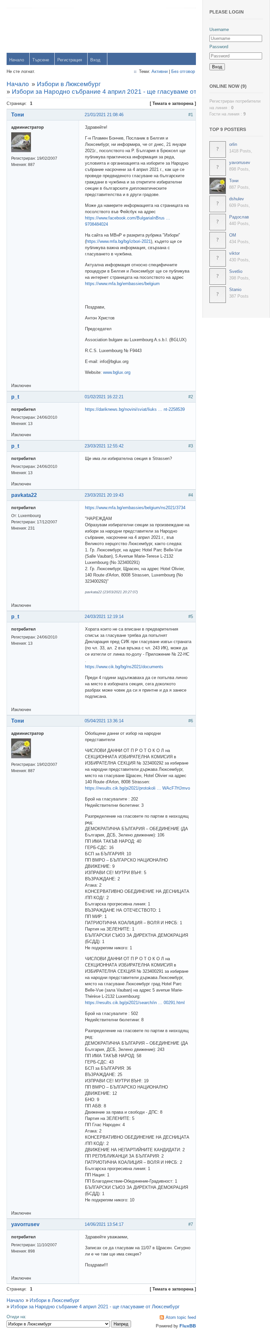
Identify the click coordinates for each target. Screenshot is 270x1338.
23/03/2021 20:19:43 (104, 495)
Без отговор (183, 71)
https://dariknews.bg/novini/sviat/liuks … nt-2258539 (135, 409)
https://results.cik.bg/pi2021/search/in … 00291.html (135, 1002)
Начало (16, 59)
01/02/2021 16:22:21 (104, 396)
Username (219, 29)
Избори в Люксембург (69, 84)
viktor (234, 253)
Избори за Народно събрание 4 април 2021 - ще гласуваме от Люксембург (122, 91)
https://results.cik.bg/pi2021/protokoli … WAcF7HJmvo (137, 788)
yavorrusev (25, 1224)
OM (232, 235)
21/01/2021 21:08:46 (104, 114)
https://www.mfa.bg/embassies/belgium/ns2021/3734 (135, 507)
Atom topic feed (181, 1317)
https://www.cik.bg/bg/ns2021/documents (124, 666)
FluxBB (187, 1325)
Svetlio (235, 271)
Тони (17, 114)
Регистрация (69, 59)
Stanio (235, 289)
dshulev (236, 198)
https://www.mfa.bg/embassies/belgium (122, 283)
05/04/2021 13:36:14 (104, 720)
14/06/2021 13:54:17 (104, 1224)
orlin (233, 144)
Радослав (239, 216)
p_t (15, 397)
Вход (95, 59)
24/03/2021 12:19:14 (104, 616)
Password (218, 46)
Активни (159, 71)
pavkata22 (24, 495)
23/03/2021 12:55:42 (104, 445)
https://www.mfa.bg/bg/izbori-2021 (118, 241)
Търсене (40, 59)
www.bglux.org (116, 372)
